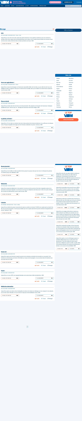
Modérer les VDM (68, 2)
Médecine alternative (7, 286)
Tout (2, 5)
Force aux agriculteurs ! (7, 82)
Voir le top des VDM (68, 119)
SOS (2, 33)
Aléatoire (7, 5)
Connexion (78, 2)
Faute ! (3, 270)
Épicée (12, 5)
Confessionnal (34, 5)
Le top (27, 5)
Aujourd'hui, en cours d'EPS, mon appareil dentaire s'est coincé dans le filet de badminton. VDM (22, 275)
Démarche (4, 183)
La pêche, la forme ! (6, 118)
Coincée (3, 202)
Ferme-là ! (4, 252)
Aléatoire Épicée (20, 5)
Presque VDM (42, 5)
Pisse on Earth (5, 101)
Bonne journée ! (5, 166)
